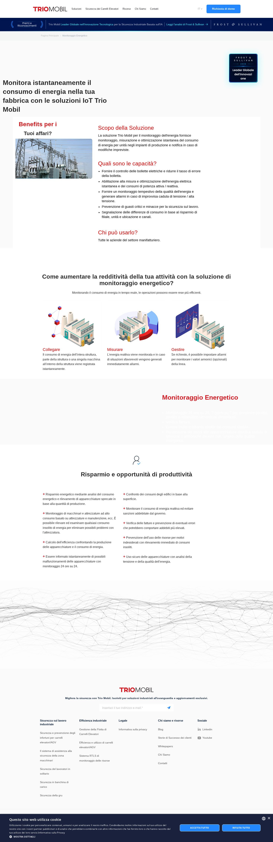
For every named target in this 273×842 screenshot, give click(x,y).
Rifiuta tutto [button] (241, 827)
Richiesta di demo (223, 8)
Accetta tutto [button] (199, 827)
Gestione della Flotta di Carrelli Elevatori (92, 732)
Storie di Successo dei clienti (174, 737)
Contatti (162, 763)
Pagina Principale (50, 35)
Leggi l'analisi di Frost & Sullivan (185, 24)
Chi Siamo (164, 754)
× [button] (268, 818)
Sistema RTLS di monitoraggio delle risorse (94, 758)
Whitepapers (165, 746)
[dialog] (136, 828)
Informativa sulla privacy (133, 729)
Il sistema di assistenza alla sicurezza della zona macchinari (56, 755)
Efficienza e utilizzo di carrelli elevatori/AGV (96, 745)
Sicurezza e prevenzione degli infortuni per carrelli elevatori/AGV (57, 737)
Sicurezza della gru (51, 795)
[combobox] (264, 818)
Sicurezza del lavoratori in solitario (55, 771)
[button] (91, 836)
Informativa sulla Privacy (51, 832)
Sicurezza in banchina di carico (54, 784)
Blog (160, 729)
